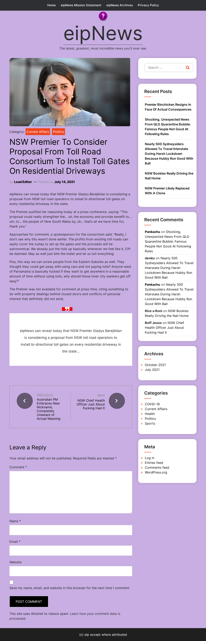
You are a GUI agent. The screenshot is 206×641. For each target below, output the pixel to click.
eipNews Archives (119, 5)
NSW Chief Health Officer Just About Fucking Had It (91, 404)
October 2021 (155, 365)
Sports (150, 423)
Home (51, 5)
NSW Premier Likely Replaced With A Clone (167, 190)
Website (15, 562)
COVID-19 (152, 404)
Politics (58, 132)
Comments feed (157, 467)
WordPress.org (156, 472)
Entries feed (154, 463)
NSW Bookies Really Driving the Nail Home (169, 175)
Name (15, 521)
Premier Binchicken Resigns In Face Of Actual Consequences (168, 106)
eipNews (103, 33)
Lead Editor (23, 182)
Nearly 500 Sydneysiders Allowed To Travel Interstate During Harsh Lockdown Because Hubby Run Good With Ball (169, 153)
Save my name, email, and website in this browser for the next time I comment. (69, 588)
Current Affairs (38, 132)
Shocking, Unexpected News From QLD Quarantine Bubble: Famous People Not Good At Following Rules (168, 126)
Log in (149, 458)
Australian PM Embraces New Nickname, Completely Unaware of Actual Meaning (48, 409)
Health (150, 414)
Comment (18, 467)
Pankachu (152, 232)
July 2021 (152, 370)
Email (14, 542)
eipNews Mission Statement (81, 5)
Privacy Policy (148, 5)
